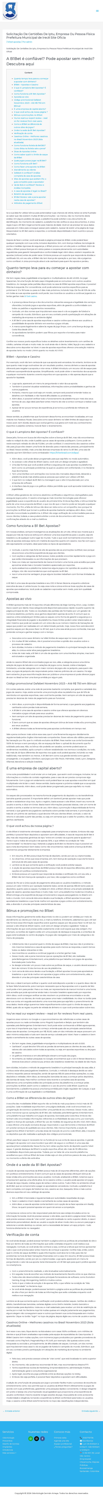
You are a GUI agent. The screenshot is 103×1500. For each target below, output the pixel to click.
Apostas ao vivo (21, 97)
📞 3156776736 (86, 1438)
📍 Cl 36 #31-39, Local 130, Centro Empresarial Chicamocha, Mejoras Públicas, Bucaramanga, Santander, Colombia (90, 1462)
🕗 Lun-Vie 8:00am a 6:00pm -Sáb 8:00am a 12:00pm (90, 1447)
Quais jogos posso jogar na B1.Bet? (30, 160)
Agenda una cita (61, 1441)
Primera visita (60, 1438)
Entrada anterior (11, 1411)
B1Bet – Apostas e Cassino (26, 85)
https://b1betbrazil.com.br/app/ (64, 453)
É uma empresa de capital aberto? (30, 109)
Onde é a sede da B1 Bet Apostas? (29, 130)
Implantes (7, 1447)
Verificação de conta (23, 133)
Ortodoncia (8, 1450)
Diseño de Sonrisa (11, 1444)
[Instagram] (36, 1438)
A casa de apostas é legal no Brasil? (30, 191)
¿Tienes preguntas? (63, 1447)
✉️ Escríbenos (86, 1441)
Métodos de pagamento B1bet (28, 203)
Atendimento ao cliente (25, 170)
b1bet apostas (14, 42)
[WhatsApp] (30, 1438)
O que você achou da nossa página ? (31, 112)
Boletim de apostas (23, 194)
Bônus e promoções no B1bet (28, 115)
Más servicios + (9, 1453)
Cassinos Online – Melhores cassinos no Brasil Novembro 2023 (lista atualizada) (31, 139)
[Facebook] (42, 1438)
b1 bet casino (30, 296)
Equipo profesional (63, 1444)
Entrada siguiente (91, 1411)
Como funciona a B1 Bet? (25, 164)
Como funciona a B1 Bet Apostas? (30, 94)
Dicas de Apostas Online (25, 151)
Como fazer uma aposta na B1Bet (29, 167)
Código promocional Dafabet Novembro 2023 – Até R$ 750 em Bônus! (29, 103)
